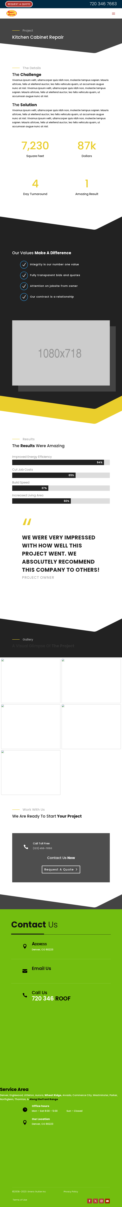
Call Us (39, 992)
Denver (4, 1095)
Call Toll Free (41, 843)
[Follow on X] (95, 1201)
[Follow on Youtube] (107, 1201)
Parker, (114, 1095)
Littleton (29, 1095)
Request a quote (19, 4)
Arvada (66, 1095)
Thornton (20, 1099)
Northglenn (6, 1099)
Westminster (100, 1095)
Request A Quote (59, 869)
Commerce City (82, 1095)
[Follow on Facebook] (89, 1201)
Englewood (16, 1095)
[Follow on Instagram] (101, 1201)
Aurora (39, 1095)
